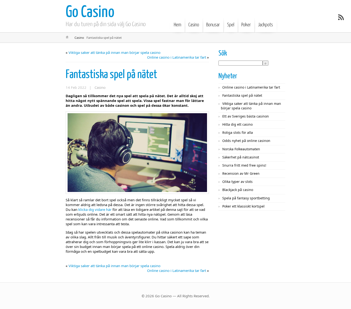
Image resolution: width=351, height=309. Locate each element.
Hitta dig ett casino (237, 124)
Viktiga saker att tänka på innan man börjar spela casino (114, 52)
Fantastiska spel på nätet (111, 74)
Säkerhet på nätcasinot (240, 157)
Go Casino (90, 12)
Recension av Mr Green (241, 173)
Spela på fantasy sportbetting (246, 198)
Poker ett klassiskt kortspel (243, 206)
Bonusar (213, 24)
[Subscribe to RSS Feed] (341, 17)
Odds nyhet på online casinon (246, 140)
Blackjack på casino (237, 189)
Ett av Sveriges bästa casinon (245, 116)
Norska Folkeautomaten (241, 149)
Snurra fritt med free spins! (244, 165)
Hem (177, 24)
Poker (246, 24)
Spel (230, 24)
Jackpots (265, 24)
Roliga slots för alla (237, 132)
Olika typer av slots (237, 181)
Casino (193, 24)
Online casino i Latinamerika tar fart (176, 57)
